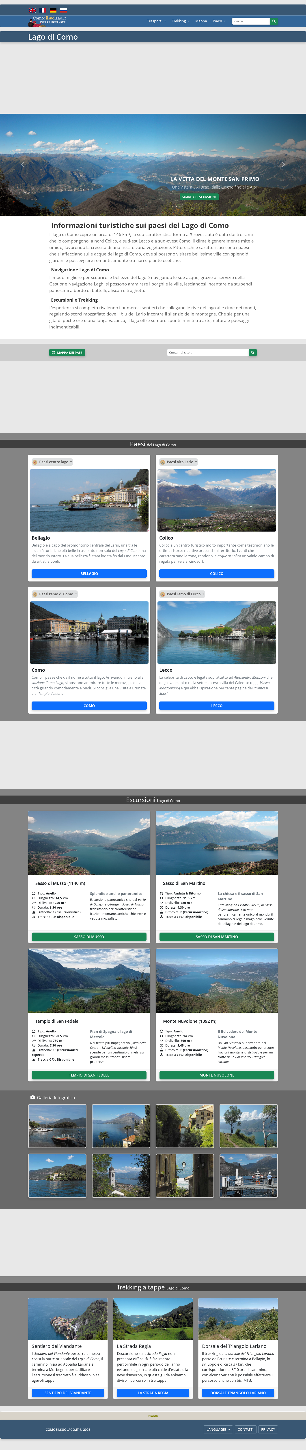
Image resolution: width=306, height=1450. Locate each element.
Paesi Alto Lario (180, 461)
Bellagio (89, 573)
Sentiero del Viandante (68, 1392)
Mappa (201, 21)
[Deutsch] (53, 9)
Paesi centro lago (54, 461)
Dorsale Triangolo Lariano (238, 1392)
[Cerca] (274, 21)
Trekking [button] (179, 21)
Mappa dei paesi (69, 352)
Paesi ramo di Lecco (184, 594)
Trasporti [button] (155, 21)
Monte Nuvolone (217, 1075)
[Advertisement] (153, 78)
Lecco (217, 705)
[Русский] (63, 9)
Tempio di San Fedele (89, 1075)
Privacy (268, 1429)
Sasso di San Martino (217, 936)
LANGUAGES (217, 1429)
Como (89, 705)
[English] (32, 9)
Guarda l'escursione (199, 197)
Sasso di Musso (89, 936)
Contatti (246, 1429)
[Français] (42, 9)
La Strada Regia (153, 1392)
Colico (217, 573)
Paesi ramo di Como (56, 594)
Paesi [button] (218, 21)
